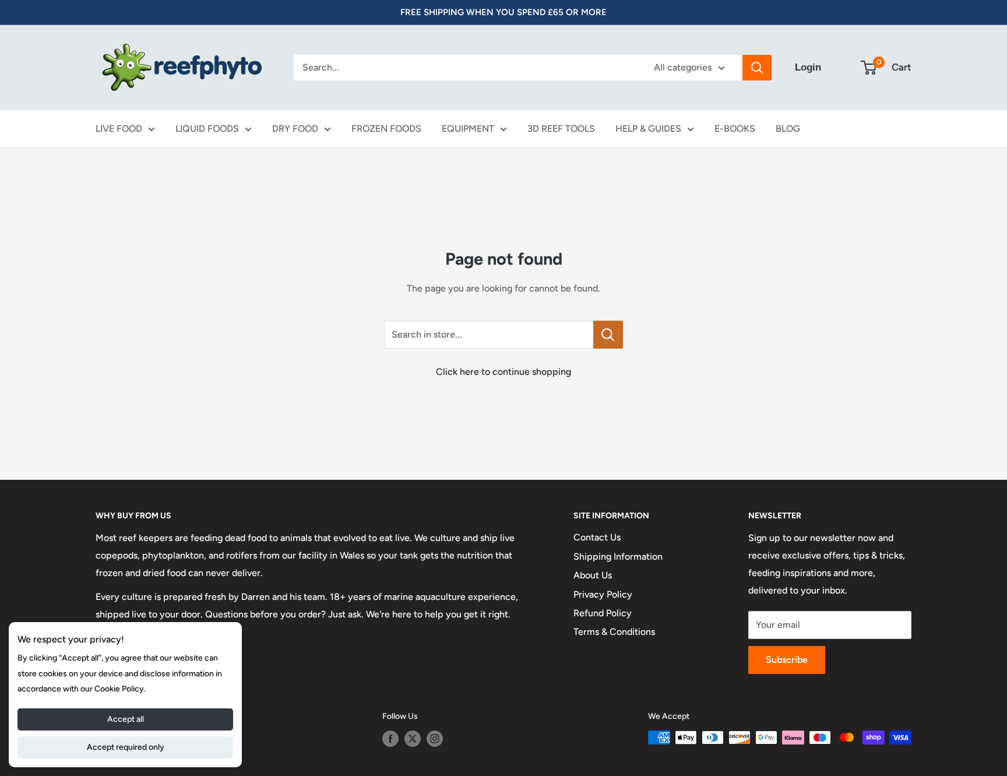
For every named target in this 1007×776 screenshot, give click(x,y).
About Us (592, 575)
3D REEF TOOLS (561, 128)
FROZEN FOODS (386, 128)
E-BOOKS (734, 128)
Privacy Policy (602, 594)
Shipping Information (618, 556)
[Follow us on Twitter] (412, 739)
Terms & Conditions (614, 631)
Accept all (125, 719)
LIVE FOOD (119, 128)
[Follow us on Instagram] (435, 739)
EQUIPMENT (468, 128)
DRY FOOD (295, 128)
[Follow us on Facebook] (390, 739)
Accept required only (125, 747)
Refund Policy (602, 613)
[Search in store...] (608, 335)
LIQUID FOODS (207, 128)
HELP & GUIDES (648, 128)
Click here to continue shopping (503, 371)
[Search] (757, 67)
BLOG (788, 128)
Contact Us (597, 537)
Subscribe (787, 659)
